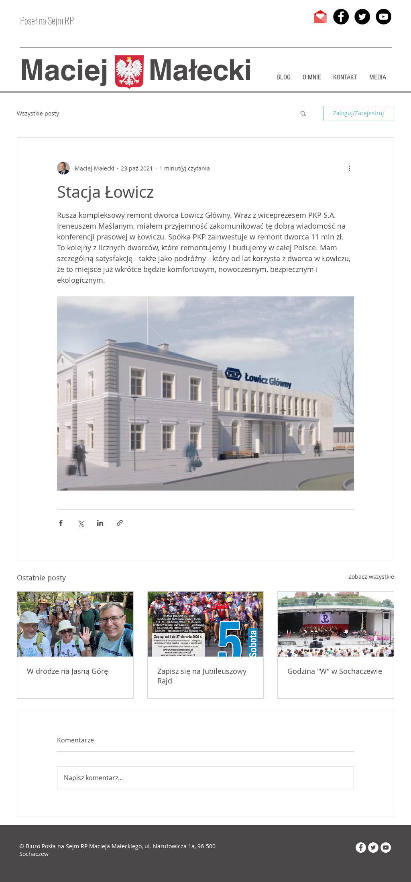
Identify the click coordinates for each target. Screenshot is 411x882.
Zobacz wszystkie (371, 576)
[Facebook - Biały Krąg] (361, 847)
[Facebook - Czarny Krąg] (341, 16)
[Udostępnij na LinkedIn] (100, 523)
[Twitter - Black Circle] (362, 16)
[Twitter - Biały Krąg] (373, 847)
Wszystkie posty (38, 113)
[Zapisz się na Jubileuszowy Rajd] (206, 624)
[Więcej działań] (349, 168)
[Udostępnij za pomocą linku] (120, 523)
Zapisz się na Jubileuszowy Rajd (201, 675)
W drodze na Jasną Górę (67, 671)
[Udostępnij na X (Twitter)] (80, 523)
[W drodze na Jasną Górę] (75, 624)
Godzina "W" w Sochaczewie (334, 671)
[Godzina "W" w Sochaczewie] (336, 624)
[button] (303, 113)
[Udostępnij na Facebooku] (61, 523)
